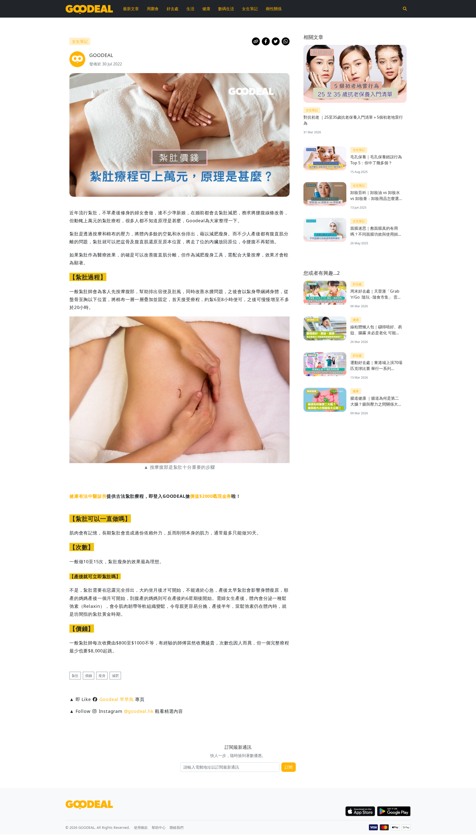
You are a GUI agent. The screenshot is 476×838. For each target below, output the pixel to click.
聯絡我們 (176, 827)
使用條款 (141, 827)
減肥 (115, 675)
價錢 (88, 675)
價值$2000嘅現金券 (210, 496)
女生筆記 (250, 8)
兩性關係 (274, 8)
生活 (190, 8)
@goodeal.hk (139, 711)
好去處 (172, 8)
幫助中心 (159, 827)
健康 (206, 8)
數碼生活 (226, 8)
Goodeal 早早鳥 (116, 699)
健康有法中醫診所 (88, 496)
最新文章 (131, 8)
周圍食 (153, 8)
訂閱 (289, 767)
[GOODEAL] (89, 9)
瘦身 (101, 675)
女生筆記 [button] (80, 41)
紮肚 (75, 675)
